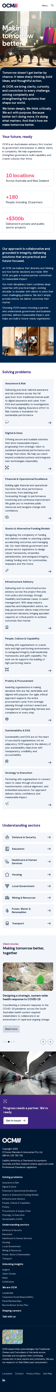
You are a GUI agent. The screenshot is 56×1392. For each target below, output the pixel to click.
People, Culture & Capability (16, 1203)
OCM (8, 1281)
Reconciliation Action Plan (15, 1305)
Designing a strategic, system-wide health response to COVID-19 (25, 997)
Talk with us (9, 1316)
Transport (7, 1258)
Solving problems (12, 1177)
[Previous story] (43, 1042)
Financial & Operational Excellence (19, 1190)
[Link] (3, 1380)
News (5, 1277)
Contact (19, 1373)
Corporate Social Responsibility (17, 1297)
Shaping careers (11, 1310)
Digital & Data (9, 1186)
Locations (7, 1373)
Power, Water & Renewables (16, 1254)
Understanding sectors (15, 1224)
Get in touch (13, 1120)
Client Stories (9, 1273)
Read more (11, 1029)
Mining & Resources (11, 1250)
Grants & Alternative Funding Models (20, 1194)
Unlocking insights (12, 1264)
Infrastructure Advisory (13, 1198)
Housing (6, 1242)
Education (7, 1234)
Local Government (11, 1246)
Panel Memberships (11, 1301)
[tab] (3, 1042)
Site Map (47, 1373)
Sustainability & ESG (12, 1219)
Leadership (7, 1293)
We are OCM (9, 1287)
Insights (6, 1269)
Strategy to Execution (13, 1215)
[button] (52, 5)
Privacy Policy (33, 1373)
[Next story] (50, 1042)
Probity (5, 1207)
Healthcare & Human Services (17, 1238)
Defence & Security (12, 1230)
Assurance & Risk (10, 1182)
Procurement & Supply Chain (16, 1211)
